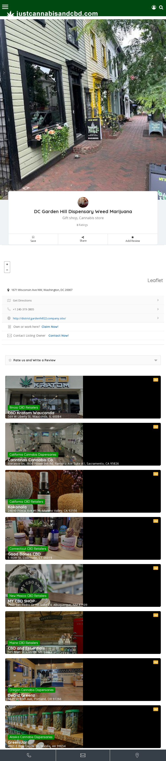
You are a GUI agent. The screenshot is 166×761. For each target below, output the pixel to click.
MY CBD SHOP (21, 601)
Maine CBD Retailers (24, 643)
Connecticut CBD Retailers (28, 549)
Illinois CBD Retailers (24, 407)
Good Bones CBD (24, 554)
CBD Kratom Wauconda (31, 412)
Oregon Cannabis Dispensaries (32, 690)
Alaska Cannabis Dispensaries (31, 737)
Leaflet (155, 280)
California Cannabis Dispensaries (33, 455)
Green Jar (17, 742)
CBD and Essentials (26, 648)
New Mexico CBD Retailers (28, 596)
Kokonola (17, 507)
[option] (83, 109)
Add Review (133, 241)
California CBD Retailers (26, 502)
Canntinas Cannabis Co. (31, 459)
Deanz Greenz (21, 695)
